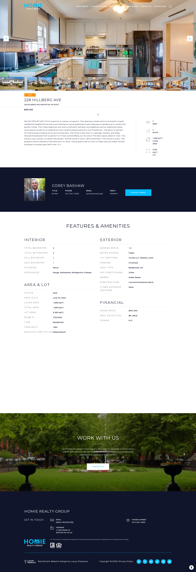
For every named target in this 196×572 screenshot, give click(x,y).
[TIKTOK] (157, 561)
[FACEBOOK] (139, 561)
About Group (82, 6)
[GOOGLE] (163, 561)
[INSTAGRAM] (145, 561)
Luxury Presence (79, 561)
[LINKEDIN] (151, 561)
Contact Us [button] (98, 466)
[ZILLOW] (169, 561)
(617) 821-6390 (72, 194)
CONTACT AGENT (138, 192)
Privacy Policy (126, 561)
